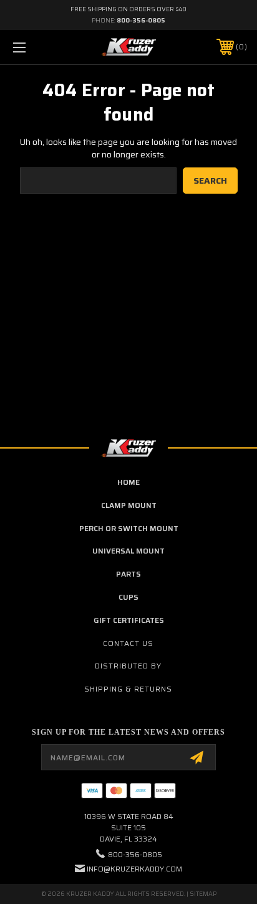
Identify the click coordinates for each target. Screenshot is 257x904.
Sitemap (203, 893)
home (128, 482)
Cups (128, 597)
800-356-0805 (141, 20)
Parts (128, 574)
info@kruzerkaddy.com (134, 869)
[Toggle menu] (36, 47)
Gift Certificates (129, 620)
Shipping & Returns (128, 689)
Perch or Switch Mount (128, 528)
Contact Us (128, 643)
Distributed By (128, 666)
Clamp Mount (129, 505)
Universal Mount (128, 551)
